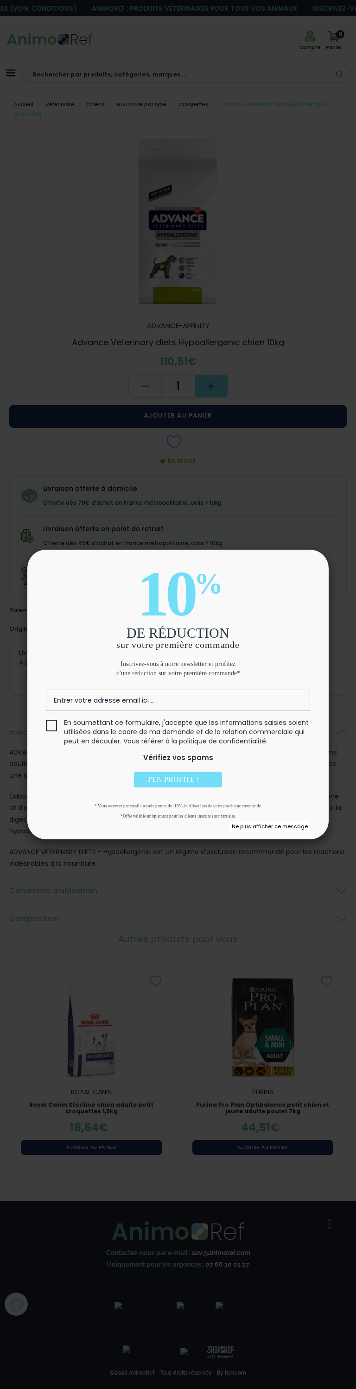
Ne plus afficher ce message (270, 826)
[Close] (311, 567)
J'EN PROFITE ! (174, 779)
